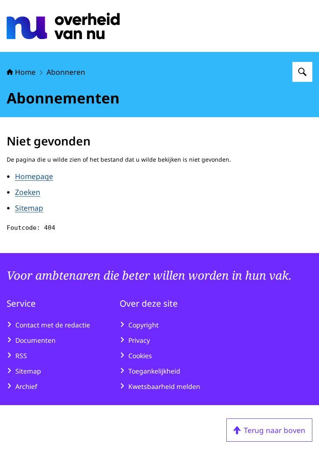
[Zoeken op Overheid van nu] (302, 72)
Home (25, 72)
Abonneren (66, 72)
